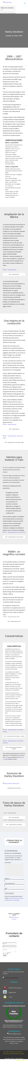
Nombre (7, 878)
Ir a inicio (14, 919)
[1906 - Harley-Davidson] (9, 269)
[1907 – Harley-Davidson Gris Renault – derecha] (14, 731)
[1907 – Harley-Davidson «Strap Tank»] (13, 820)
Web (6, 888)
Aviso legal (5, 1051)
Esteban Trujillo (20, 1060)
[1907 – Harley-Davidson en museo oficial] (14, 532)
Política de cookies (19, 1053)
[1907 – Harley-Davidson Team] (11, 616)
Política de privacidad (8, 1053)
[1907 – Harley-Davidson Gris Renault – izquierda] (14, 742)
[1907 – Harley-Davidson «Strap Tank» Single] (14, 438)
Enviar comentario (9, 893)
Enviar (4, 955)
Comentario (8, 862)
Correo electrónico (10, 883)
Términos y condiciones (16, 1051)
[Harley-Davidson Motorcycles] (11, 783)
